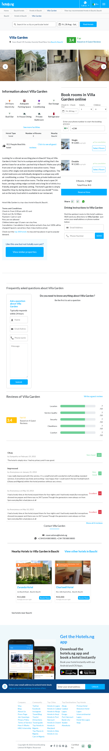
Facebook (36, 709)
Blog (20, 709)
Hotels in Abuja (53, 711)
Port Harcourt (67, 717)
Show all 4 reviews (94, 523)
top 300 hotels (20, 232)
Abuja (64, 706)
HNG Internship (24, 728)
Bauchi (53, 42)
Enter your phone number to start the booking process (82, 122)
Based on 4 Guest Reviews (89, 41)
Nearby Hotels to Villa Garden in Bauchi (35, 551)
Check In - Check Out (68, 106)
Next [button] (103, 66)
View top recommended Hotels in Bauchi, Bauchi (83, 11)
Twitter (35, 706)
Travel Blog (37, 714)
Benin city (66, 720)
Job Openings (23, 717)
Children (97, 105)
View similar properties (25, 251)
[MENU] (104, 4)
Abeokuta (66, 725)
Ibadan (65, 722)
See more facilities (31, 127)
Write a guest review (93, 396)
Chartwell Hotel (65, 587)
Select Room (99, 148)
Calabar (65, 709)
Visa (19, 706)
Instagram (36, 711)
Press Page (22, 714)
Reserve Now (84, 192)
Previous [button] (5, 66)
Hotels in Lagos (53, 706)
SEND (99, 235)
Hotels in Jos (52, 734)
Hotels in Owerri (54, 722)
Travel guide (37, 722)
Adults (82, 105)
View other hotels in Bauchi (81, 551)
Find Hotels (88, 24)
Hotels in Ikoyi (53, 714)
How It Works (23, 725)
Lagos (64, 711)
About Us (22, 711)
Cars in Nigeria (38, 736)
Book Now (45, 598)
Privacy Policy (23, 720)
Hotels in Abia (53, 731)
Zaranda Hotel (25, 587)
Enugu (64, 714)
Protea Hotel (82, 706)
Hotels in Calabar (54, 709)
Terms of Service (25, 722)
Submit (19, 382)
